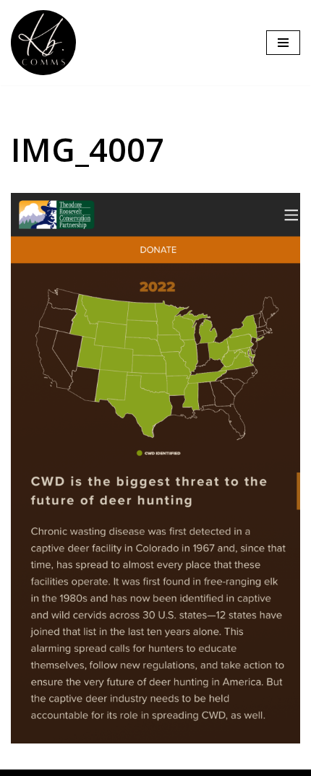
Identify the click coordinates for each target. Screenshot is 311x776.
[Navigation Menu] (283, 42)
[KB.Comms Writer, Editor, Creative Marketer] (47, 42)
